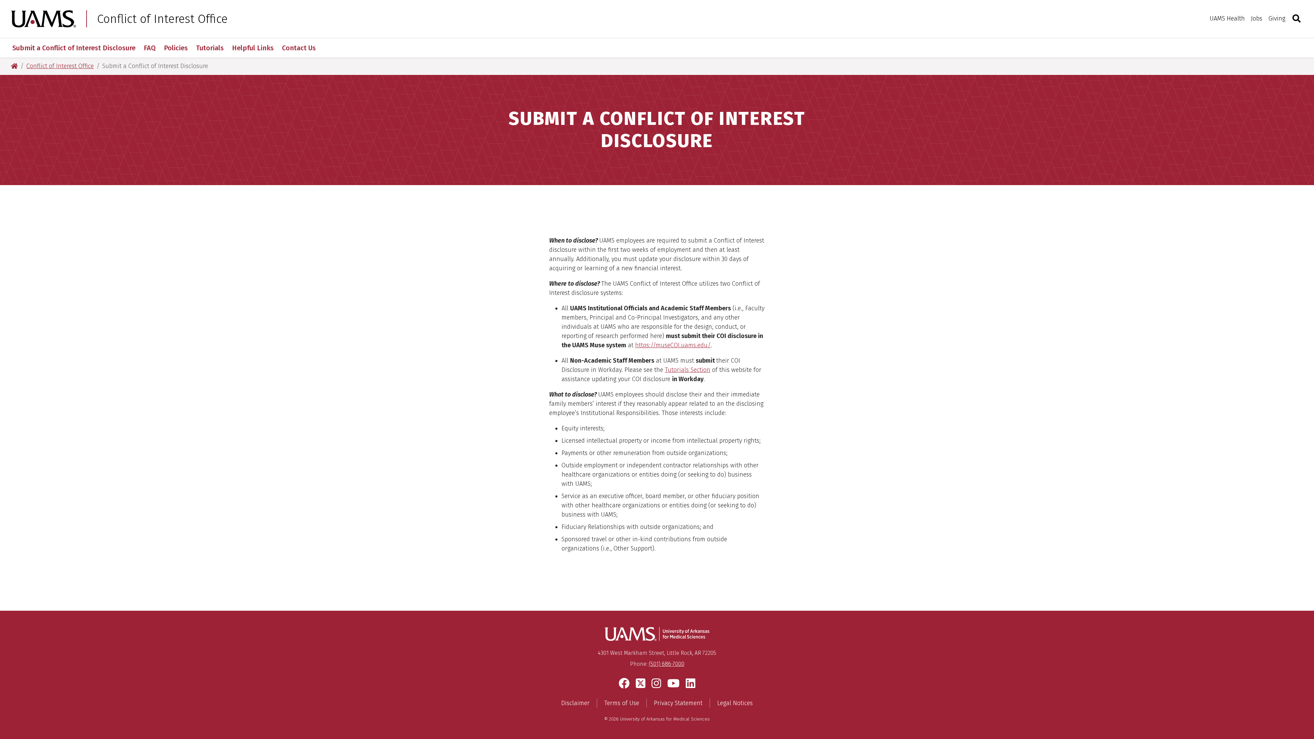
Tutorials (210, 48)
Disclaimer (575, 703)
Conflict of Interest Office (162, 19)
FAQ (150, 48)
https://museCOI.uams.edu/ (673, 345)
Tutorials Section (687, 370)
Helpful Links (253, 48)
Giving (1276, 18)
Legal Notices (735, 703)
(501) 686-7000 (666, 664)
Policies (176, 48)
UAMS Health (1227, 18)
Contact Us (299, 48)
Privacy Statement (678, 703)
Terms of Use (621, 703)
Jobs (1256, 18)
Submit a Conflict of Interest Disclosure (74, 48)
